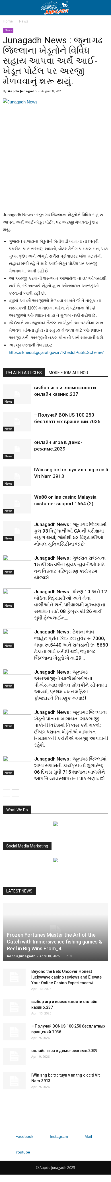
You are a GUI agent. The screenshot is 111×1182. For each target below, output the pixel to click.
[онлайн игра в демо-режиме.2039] (17, 449)
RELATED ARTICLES (24, 372)
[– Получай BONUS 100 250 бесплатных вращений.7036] (17, 421)
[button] (103, 7)
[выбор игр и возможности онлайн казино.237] (17, 394)
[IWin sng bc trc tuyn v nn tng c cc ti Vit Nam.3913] (17, 476)
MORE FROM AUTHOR (68, 372)
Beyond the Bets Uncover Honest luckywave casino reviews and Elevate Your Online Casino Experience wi (66, 977)
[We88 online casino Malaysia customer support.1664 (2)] (17, 503)
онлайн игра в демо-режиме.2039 (64, 1050)
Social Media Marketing (27, 846)
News (23, 21)
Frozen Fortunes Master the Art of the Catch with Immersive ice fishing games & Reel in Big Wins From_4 (54, 941)
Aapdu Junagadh (22, 91)
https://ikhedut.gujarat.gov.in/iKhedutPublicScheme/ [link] (56, 352)
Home (8, 21)
